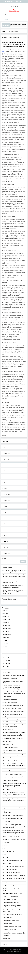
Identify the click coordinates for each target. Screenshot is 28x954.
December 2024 (6, 661)
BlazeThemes (17, 951)
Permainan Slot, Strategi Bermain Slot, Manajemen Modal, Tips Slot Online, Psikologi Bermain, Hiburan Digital (14, 826)
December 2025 (6, 625)
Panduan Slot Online (8, 805)
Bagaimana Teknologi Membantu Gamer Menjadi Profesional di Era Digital (12, 1)
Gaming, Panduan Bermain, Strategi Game (13, 738)
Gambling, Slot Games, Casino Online (12, 708)
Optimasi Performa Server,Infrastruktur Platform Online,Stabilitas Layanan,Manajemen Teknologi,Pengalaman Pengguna (14, 785)
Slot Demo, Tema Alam (8, 851)
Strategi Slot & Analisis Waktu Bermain (12, 893)
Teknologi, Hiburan (7, 923)
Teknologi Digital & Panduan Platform (12, 902)
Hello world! (20, 602)
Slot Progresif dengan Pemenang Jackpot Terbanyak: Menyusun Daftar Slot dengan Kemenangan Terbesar (13, 44)
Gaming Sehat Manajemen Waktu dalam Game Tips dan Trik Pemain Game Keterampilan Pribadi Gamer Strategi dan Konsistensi (14, 734)
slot (4, 447)
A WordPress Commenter (9, 602)
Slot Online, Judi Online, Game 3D (11, 869)
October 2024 (6, 666)
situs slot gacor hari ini (8, 518)
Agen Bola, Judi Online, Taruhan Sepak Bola (13, 675)
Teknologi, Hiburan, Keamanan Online (12, 926)
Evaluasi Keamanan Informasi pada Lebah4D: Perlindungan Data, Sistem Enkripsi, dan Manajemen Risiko (14, 592)
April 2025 (5, 649)
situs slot (5, 845)
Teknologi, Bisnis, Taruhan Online (11, 920)
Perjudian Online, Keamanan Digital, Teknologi (14, 808)
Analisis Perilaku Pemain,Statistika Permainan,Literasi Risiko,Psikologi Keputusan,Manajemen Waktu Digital (11, 687)
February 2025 (6, 655)
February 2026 (6, 619)
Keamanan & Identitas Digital (10, 760)
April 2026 (5, 613)
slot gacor (5, 471)
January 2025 (6, 658)
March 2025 (6, 652)
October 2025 (6, 631)
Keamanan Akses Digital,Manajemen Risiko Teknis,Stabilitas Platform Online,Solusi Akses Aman (14, 765)
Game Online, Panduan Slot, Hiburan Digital (13, 722)
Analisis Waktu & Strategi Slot (10, 699)
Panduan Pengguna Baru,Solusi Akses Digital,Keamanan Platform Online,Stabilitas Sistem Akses (13, 800)
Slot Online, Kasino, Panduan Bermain (12, 872)
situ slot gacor (6, 842)
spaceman (5, 541)
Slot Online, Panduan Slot (9, 886)
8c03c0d (6, 49)
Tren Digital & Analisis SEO (9, 929)
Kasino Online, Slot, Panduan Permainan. (12, 758)
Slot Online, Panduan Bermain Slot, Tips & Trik (14, 875)
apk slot (5, 535)
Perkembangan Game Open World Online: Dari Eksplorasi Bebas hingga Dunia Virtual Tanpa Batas (14, 576)
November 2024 (6, 663)
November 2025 (6, 628)
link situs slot (6, 465)
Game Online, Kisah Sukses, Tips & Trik (12, 719)
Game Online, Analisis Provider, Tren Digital (13, 711)
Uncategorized (6, 938)
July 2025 (5, 640)
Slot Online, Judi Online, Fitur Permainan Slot (13, 866)
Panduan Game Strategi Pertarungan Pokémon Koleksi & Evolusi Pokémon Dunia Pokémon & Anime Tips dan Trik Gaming (14, 794)
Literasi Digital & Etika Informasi (10, 780)
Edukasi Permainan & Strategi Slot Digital (13, 705)
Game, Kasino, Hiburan (8, 729)
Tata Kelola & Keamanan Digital (10, 896)
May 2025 (5, 646)
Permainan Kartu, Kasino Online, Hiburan (12, 818)
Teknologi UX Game (7, 917)
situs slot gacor (6, 459)
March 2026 (6, 616)
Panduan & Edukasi (7, 789)
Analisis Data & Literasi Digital (10, 678)
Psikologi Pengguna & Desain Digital (11, 836)
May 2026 (5, 610)
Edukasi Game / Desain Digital (10, 702)
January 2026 (6, 622)
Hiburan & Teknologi (8, 744)
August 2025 (6, 637)
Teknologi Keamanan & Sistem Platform (12, 914)
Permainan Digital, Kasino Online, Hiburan (13, 815)
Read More (4, 435)
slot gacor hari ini (7, 453)
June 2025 (5, 643)
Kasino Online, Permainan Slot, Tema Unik (13, 755)
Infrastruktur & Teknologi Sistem (10, 747)
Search (4, 558)
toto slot (5, 529)
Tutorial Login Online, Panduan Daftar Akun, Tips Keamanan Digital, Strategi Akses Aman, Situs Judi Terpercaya (14, 933)
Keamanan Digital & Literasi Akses (11, 770)
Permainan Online (7, 821)
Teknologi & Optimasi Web (9, 899)
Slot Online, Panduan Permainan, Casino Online (14, 883)
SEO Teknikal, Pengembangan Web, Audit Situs (14, 839)
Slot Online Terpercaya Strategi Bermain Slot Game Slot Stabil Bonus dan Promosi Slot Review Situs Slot (13, 862)
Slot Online (5, 857)
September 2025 (7, 634)
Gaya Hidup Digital (7, 741)
